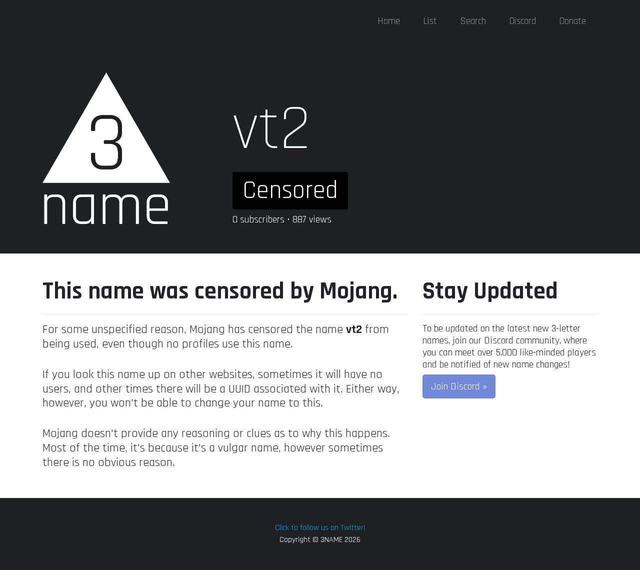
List (430, 21)
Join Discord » (459, 386)
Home (389, 21)
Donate (572, 21)
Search (473, 21)
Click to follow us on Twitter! (320, 527)
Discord (522, 21)
